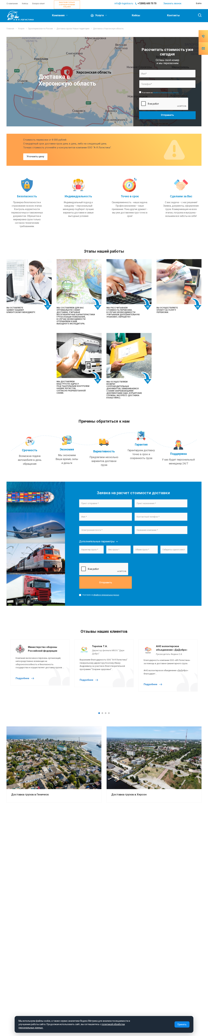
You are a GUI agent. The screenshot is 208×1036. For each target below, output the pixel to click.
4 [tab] (109, 713)
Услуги (99, 15)
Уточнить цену (35, 156)
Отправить (105, 582)
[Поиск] (198, 15)
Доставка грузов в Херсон (129, 794)
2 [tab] (102, 713)
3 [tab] (105, 713)
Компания (58, 15)
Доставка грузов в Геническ (30, 794)
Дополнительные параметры (97, 541)
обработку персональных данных (166, 93)
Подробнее (23, 678)
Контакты (173, 15)
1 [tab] (99, 713)
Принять (182, 1024)
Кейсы (136, 15)
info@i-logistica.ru (124, 3)
